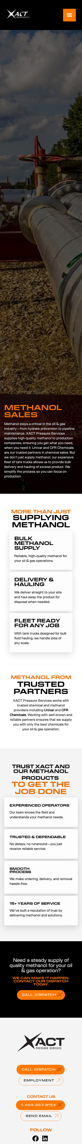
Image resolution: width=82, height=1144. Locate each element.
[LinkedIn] (45, 1139)
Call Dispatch (39, 995)
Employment (39, 1080)
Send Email (39, 1116)
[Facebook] (35, 1139)
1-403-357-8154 (38, 1105)
